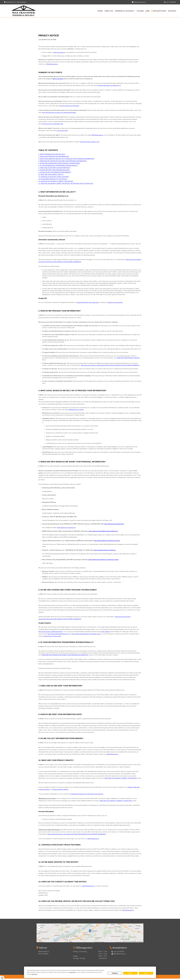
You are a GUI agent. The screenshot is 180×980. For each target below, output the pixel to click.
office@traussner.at (140, 2)
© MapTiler (124, 941)
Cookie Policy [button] (72, 972)
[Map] (90, 932)
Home (100, 11)
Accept (146, 973)
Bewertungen (159, 11)
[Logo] (23, 10)
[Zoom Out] (39, 928)
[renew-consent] (2, 978)
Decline (130, 973)
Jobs (148, 11)
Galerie (140, 11)
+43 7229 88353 (171, 2)
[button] (90, 931)
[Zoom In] (39, 925)
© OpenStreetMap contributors (135, 941)
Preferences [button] (34, 974)
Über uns (109, 11)
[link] (125, 11)
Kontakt (172, 11)
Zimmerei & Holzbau (124, 11)
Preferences (115, 973)
